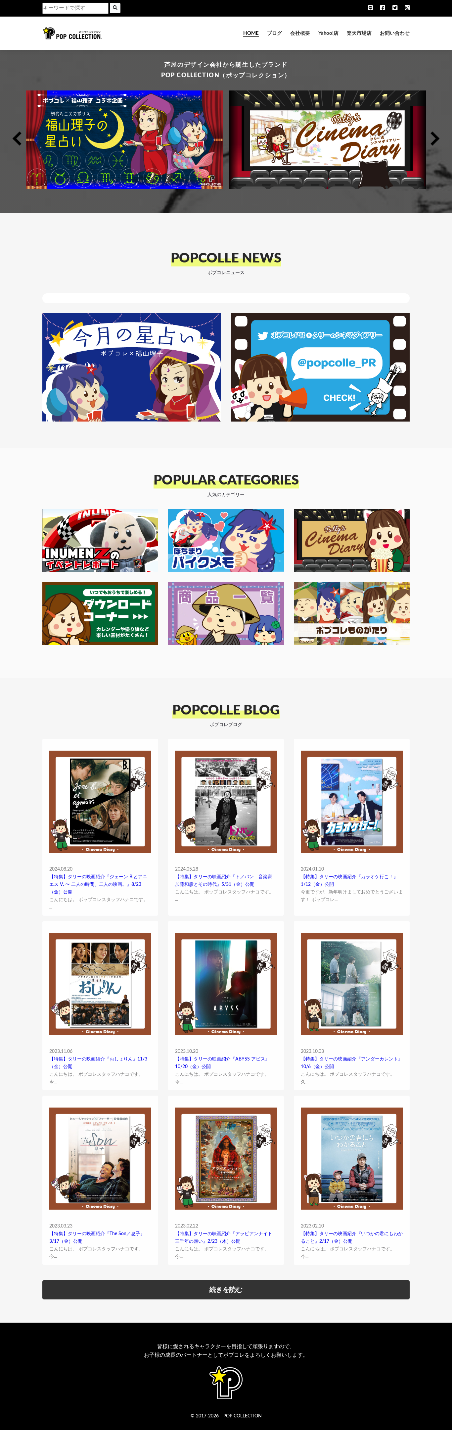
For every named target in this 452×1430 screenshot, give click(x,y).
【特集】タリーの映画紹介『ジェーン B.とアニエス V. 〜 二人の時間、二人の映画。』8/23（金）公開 (98, 884)
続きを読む (226, 1290)
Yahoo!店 (328, 33)
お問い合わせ (395, 33)
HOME (251, 33)
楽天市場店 (359, 33)
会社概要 (300, 33)
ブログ (274, 33)
